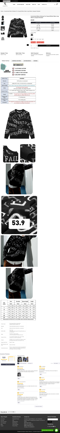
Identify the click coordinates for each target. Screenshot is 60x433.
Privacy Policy (14, 425)
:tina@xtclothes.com (29, 425)
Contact (2, 425)
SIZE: (32, 37)
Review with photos (23, 363)
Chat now (33, 42)
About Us (34, 4)
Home (14, 4)
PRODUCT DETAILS (5, 60)
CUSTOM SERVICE (27, 60)
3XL (42, 39)
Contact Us (40, 42)
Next (28, 31)
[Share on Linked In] (37, 48)
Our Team (2, 420)
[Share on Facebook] (33, 48)
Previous (6, 31)
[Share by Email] (38, 48)
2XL (40, 39)
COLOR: (33, 32)
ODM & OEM (28, 4)
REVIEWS (35, 60)
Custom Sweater (20, 4)
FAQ (13, 420)
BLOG (39, 4)
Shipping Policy (15, 421)
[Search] (55, 4)
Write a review (8, 364)
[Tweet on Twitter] (34, 48)
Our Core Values (3, 421)
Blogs (2, 424)
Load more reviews (39, 406)
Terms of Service (15, 424)
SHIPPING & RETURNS (16, 60)
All (18, 363)
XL (37, 39)
